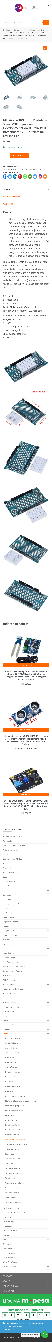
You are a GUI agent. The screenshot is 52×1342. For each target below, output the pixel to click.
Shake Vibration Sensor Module (16, 1144)
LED (4, 948)
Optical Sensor (10, 1115)
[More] (45, 176)
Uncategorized (9, 1248)
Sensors (17, 30)
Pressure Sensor (9, 1002)
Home (8, 30)
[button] (45, 48)
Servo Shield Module (11, 1208)
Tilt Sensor (9, 1164)
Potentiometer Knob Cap (13, 989)
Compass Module (11, 1062)
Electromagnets (9, 917)
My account (15, 1338)
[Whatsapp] (25, 176)
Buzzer (5, 877)
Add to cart (20, 155)
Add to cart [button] (26, 794)
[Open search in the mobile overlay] (26, 22)
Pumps (5, 1016)
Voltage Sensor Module (13, 1193)
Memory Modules (10, 958)
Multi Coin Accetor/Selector (14, 966)
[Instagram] (40, 176)
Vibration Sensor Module (13, 1188)
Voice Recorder (9, 1257)
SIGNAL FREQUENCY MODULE (15, 1213)
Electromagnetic (9, 913)
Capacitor (7, 886)
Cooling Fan (7, 899)
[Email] (30, 176)
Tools (5, 1240)
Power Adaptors (9, 993)
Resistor (6, 1020)
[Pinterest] (20, 176)
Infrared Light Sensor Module (15, 1096)
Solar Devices (8, 1217)
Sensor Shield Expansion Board (25, 169)
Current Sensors (11, 1067)
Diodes (5, 908)
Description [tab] (8, 189)
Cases (5, 890)
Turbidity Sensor (11, 1178)
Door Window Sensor (12, 1072)
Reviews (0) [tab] (8, 204)
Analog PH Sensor (11, 1048)
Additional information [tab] (13, 196)
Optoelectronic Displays (12, 971)
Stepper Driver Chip (11, 1231)
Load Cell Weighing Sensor (14, 1106)
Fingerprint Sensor (10, 922)
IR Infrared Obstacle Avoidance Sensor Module (21, 1101)
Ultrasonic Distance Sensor (14, 1183)
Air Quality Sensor (11, 1043)
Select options (26, 665)
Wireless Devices (10, 1266)
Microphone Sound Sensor (14, 1111)
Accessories (8, 841)
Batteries (6, 854)
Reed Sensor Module (12, 1135)
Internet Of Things (10, 935)
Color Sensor (9, 1058)
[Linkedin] (15, 176)
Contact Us (36, 1338)
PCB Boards (7, 975)
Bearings (6, 863)
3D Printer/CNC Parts (11, 836)
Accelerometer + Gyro (13, 1038)
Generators (7, 926)
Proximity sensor (9, 1011)
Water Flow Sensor (10, 1262)
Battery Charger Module (12, 859)
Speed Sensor (10, 1154)
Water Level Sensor (12, 1197)
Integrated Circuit (10, 931)
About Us (26, 1338)
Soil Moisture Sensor (12, 1149)
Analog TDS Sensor (12, 1053)
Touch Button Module (12, 1168)
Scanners (6, 1029)
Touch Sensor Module (12, 1173)
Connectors (7, 895)
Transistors (7, 1244)
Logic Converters (10, 953)
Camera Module (9, 881)
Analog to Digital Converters (14, 846)
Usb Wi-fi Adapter (10, 1253)
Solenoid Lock (8, 1222)
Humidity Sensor (11, 1091)
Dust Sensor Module (12, 1077)
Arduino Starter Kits (11, 850)
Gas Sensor (9, 1082)
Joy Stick (6, 940)
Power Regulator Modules (13, 998)
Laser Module (8, 944)
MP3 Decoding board (11, 962)
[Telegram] (35, 176)
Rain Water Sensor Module (14, 1130)
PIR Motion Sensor (11, 1120)
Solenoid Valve (8, 1226)
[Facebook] (5, 176)
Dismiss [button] (6, 1329)
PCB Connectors (9, 980)
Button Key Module (10, 872)
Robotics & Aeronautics (12, 1025)
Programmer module (11, 1007)
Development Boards (11, 904)
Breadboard (7, 868)
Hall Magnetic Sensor (12, 1086)
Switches (6, 1235)
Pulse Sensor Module (12, 1125)
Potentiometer (9, 984)
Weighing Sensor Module (14, 1202)
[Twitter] (10, 176)
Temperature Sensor (12, 1159)
